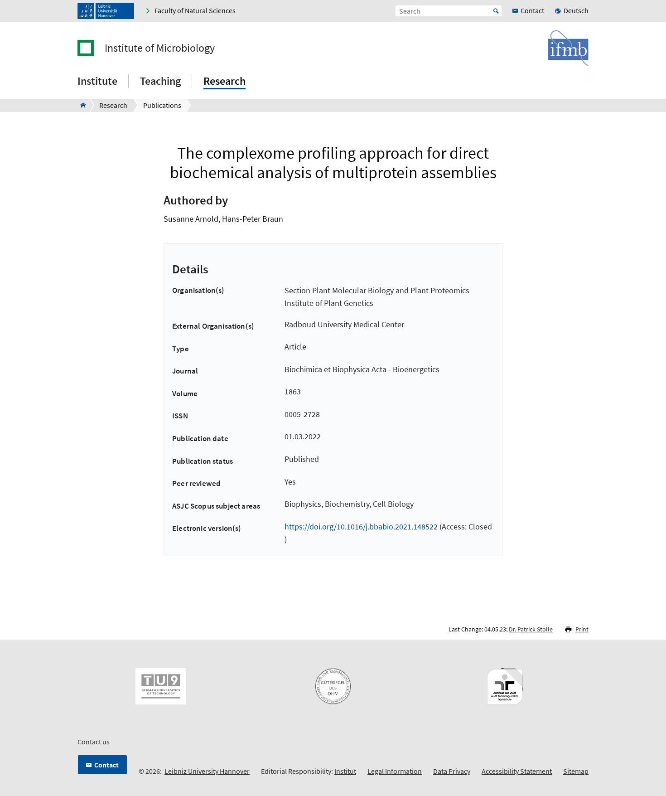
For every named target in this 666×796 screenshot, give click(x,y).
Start (496, 10)
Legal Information (394, 771)
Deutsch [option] (576, 10)
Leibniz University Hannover (207, 771)
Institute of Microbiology (160, 48)
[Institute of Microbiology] (80, 105)
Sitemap (576, 771)
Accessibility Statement (517, 771)
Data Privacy (451, 771)
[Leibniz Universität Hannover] (105, 11)
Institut (345, 771)
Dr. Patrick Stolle (531, 629)
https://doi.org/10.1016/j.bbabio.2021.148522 (361, 526)
